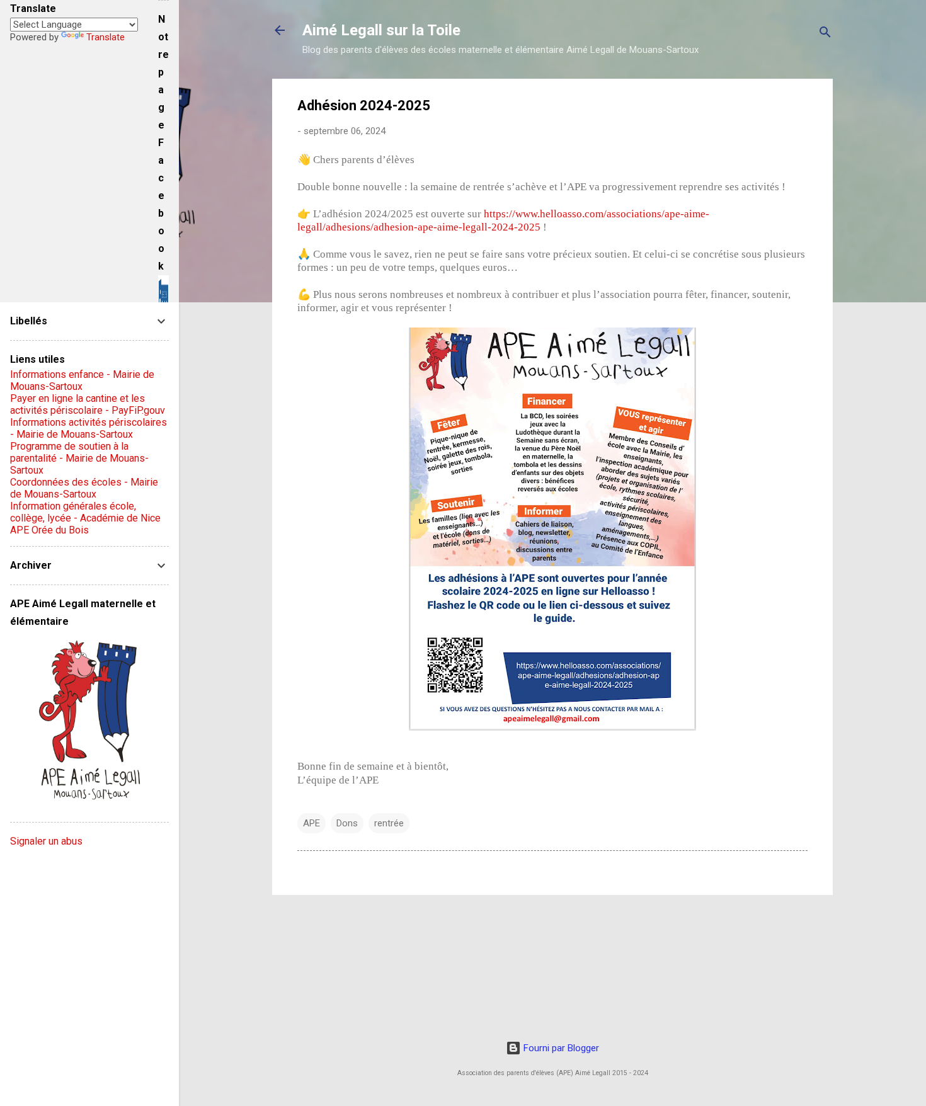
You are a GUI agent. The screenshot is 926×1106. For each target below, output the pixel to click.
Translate (105, 37)
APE (311, 823)
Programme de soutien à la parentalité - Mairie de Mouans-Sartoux (79, 458)
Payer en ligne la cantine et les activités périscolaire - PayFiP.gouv (87, 404)
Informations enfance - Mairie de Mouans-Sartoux (82, 380)
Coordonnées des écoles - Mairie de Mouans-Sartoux (84, 488)
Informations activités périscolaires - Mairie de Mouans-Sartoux (88, 428)
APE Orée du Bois (49, 530)
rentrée (389, 823)
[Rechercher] (825, 34)
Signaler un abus (46, 841)
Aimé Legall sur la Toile (381, 30)
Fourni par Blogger (560, 1048)
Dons (347, 823)
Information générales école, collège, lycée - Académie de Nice (85, 512)
